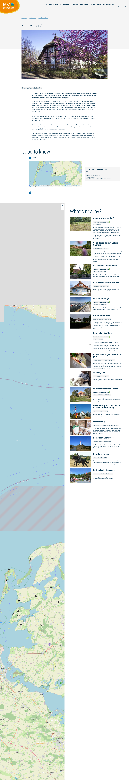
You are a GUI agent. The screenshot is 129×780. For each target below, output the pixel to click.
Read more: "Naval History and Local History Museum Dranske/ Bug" (97, 411)
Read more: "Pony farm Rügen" (97, 459)
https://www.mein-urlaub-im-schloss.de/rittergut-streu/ (99, 178)
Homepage (24, 18)
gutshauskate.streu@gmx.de (93, 175)
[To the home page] (10, 7)
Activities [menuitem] (75, 5)
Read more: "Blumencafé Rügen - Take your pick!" (97, 361)
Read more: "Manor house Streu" (97, 322)
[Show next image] (104, 54)
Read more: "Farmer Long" (97, 427)
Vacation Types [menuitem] (64, 5)
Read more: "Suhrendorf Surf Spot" (97, 341)
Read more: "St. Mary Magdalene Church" (97, 395)
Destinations (32, 18)
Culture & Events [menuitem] (96, 5)
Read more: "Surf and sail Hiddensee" (97, 475)
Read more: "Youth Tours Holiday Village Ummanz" (97, 252)
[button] (6, 580)
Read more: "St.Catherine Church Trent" (97, 271)
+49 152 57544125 (90, 177)
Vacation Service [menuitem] (108, 5)
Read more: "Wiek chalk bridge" (97, 304)
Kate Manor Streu (43, 18)
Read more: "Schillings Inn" (97, 378)
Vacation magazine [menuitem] (52, 5)
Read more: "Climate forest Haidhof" (97, 228)
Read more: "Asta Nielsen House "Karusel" (97, 288)
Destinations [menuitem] (84, 5)
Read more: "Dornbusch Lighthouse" (97, 443)
